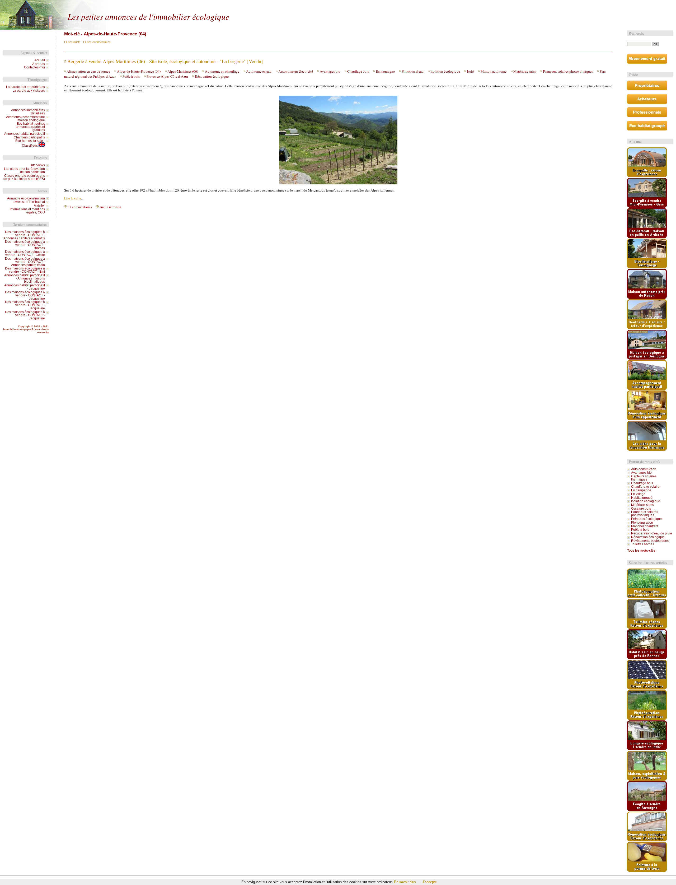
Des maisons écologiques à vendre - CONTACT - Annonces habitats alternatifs (24, 235)
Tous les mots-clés (641, 550)
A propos (38, 64)
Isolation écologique (445, 71)
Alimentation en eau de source (88, 71)
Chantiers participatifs (29, 137)
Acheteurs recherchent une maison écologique (25, 118)
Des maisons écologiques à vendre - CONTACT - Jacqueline (25, 295)
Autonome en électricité (295, 71)
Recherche (636, 33)
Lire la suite (72, 198)
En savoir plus (405, 882)
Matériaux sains (524, 71)
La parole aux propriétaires (25, 86)
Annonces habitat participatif (24, 133)
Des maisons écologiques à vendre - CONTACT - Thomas (25, 245)
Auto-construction (643, 469)
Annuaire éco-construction (26, 198)
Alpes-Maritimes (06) (182, 71)
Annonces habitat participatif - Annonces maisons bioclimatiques (24, 278)
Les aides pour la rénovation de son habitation (24, 170)
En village (638, 494)
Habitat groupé (641, 497)
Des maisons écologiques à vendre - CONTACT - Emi (25, 270)
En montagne (385, 71)
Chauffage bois (358, 71)
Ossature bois (641, 508)
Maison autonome (493, 71)
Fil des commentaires (97, 42)
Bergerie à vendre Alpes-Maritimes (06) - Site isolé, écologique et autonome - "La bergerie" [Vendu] (165, 61)
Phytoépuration (642, 522)
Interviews (37, 165)
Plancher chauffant (644, 526)
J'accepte (429, 882)
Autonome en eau (258, 71)
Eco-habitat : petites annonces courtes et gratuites (30, 127)
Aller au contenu (131, 4)
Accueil (39, 60)
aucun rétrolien (110, 206)
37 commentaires (80, 206)
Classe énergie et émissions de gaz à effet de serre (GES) (24, 177)
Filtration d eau (413, 71)
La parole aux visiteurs (28, 90)
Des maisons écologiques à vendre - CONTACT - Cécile (25, 253)
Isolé (470, 71)
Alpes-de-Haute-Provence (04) (139, 71)
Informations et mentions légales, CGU (27, 211)
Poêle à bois (131, 76)
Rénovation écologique (212, 76)
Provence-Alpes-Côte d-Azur (167, 76)
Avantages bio (330, 71)
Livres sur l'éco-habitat (29, 201)
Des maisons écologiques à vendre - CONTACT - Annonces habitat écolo (25, 262)
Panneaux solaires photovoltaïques (568, 71)
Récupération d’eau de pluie (651, 533)
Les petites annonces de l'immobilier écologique (148, 16)
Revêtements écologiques (650, 540)
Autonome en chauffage (222, 71)
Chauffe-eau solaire (645, 486)
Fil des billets (72, 42)
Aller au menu (152, 4)
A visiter (39, 205)
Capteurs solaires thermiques (643, 478)
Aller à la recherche (175, 4)
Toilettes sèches (642, 544)
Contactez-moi (34, 67)
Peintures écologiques (647, 518)
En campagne (641, 490)
